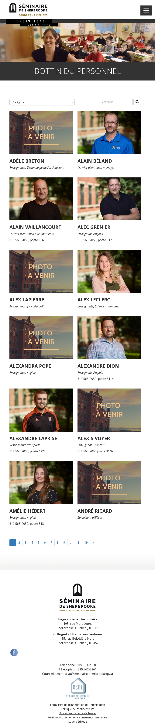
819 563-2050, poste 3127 (96, 240)
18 (78, 542)
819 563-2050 (86, 665)
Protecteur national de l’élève (77, 713)
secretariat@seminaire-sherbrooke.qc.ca (84, 674)
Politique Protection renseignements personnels (77, 717)
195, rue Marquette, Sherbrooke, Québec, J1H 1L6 (77, 623)
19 (86, 542)
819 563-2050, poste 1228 (27, 451)
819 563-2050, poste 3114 (96, 379)
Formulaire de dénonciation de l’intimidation (77, 705)
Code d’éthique (77, 721)
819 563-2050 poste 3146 (95, 451)
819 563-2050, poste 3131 (27, 524)
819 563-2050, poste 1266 (27, 240)
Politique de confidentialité (77, 709)
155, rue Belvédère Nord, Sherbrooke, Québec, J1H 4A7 (77, 638)
